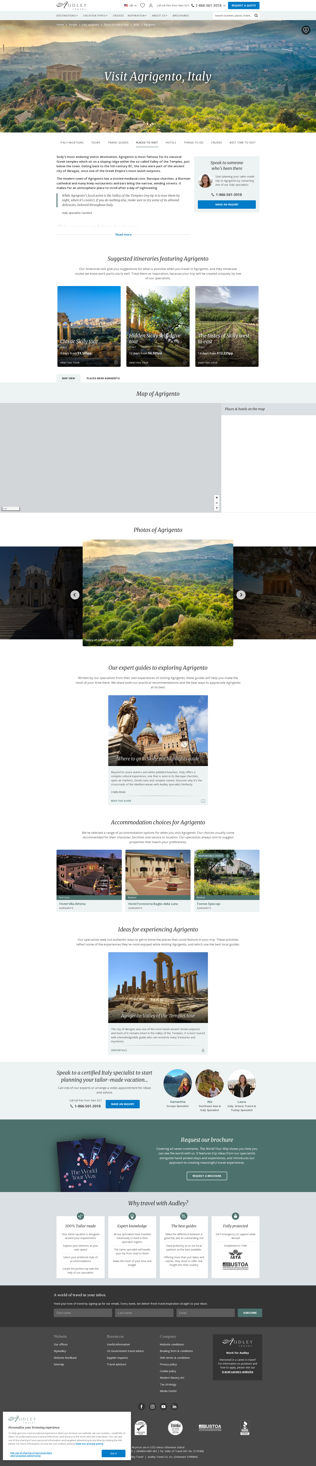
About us (158, 15)
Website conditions (172, 1344)
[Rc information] (227, 856)
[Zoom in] (216, 497)
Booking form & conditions (176, 1351)
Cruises (118, 15)
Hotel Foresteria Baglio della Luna (153, 904)
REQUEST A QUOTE (244, 5)
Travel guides (118, 142)
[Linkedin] (174, 1406)
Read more (123, 234)
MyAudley (60, 1351)
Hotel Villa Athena (72, 904)
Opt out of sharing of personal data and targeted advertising (31, 1454)
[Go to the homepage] (71, 5)
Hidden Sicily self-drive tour (155, 338)
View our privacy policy (89, 1443)
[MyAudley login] (150, 5)
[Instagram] (152, 1406)
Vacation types (94, 15)
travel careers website (237, 1372)
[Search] (256, 15)
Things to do (194, 142)
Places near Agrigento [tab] (103, 378)
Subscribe (250, 1312)
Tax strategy (168, 1384)
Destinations (66, 15)
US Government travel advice (125, 1351)
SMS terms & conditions (175, 1357)
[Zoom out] (216, 503)
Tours (95, 142)
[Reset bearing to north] (216, 508)
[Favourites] (142, 5)
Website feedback (65, 1357)
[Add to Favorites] (306, 30)
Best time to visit (243, 142)
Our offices (61, 1344)
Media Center (168, 1391)
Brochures (181, 15)
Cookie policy (168, 1371)
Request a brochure (207, 1176)
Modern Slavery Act (172, 1377)
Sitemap (59, 1364)
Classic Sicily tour (79, 341)
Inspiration (136, 15)
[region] (110, 458)
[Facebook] (141, 1406)
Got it (113, 1453)
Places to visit (147, 142)
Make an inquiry (226, 204)
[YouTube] (163, 1406)
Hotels (171, 142)
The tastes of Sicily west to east (223, 338)
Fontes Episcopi (208, 904)
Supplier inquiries (117, 1357)
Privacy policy (168, 1364)
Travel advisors (116, 1364)
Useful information (118, 1344)
